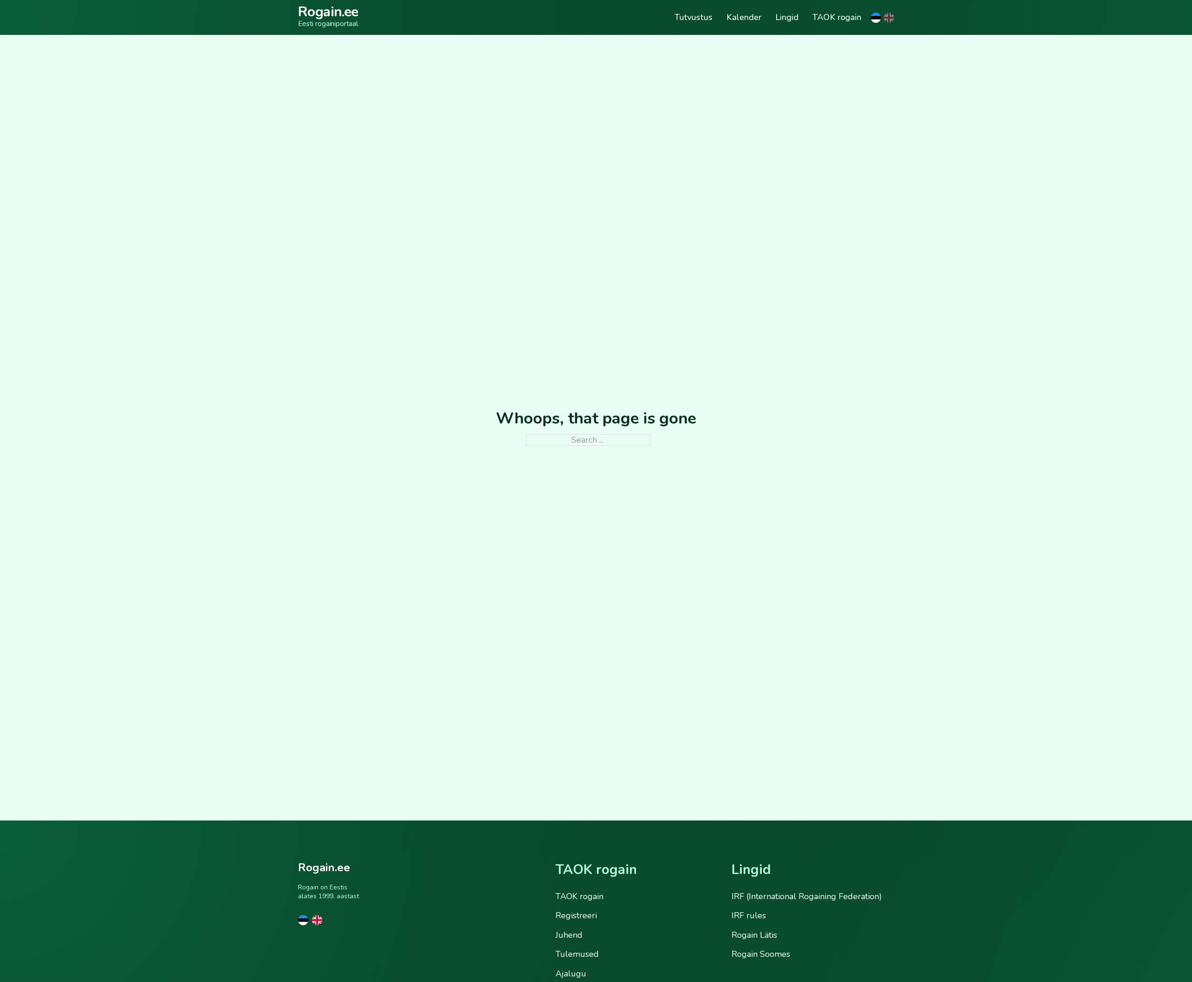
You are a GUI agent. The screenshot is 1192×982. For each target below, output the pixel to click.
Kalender (743, 17)
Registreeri (576, 915)
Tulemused (577, 954)
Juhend (568, 935)
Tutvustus (693, 17)
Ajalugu (570, 973)
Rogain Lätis (754, 935)
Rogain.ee (328, 12)
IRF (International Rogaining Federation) (806, 896)
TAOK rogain (837, 17)
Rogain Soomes (760, 954)
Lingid (787, 17)
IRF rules (748, 915)
